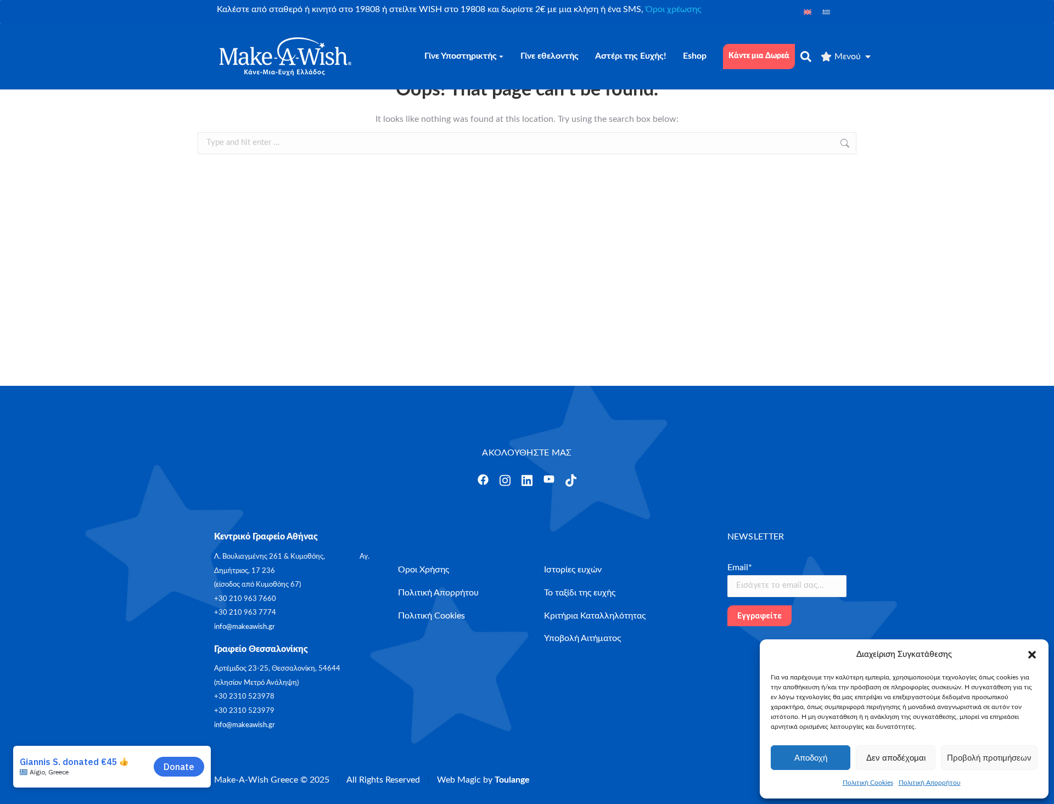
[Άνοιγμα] (483, 479)
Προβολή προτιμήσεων (989, 757)
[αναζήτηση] (805, 56)
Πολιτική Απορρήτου (930, 782)
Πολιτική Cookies (868, 782)
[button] (1032, 654)
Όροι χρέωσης (673, 9)
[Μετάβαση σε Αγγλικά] (807, 11)
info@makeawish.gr (244, 627)
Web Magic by (483, 779)
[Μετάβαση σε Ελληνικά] (826, 11)
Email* (739, 567)
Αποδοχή (810, 757)
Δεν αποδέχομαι (896, 757)
